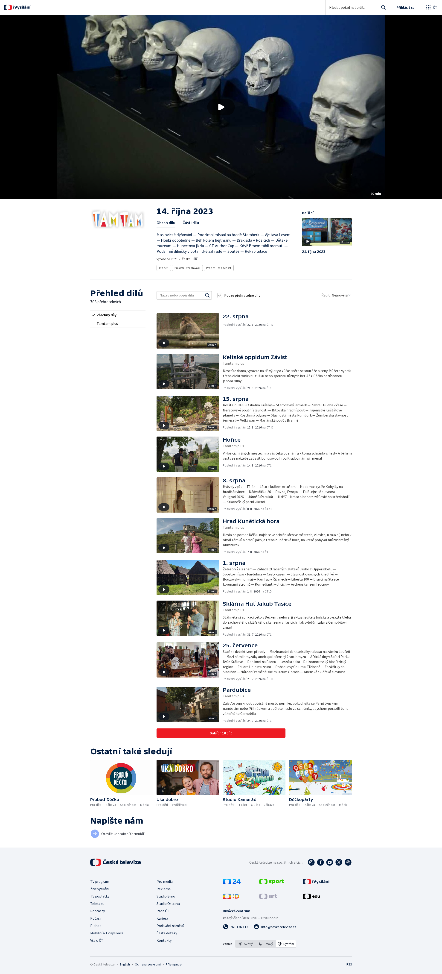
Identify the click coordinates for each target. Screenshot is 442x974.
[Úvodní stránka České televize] (116, 862)
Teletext (97, 903)
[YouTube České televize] (329, 862)
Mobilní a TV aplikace (106, 933)
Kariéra (162, 918)
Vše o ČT (96, 940)
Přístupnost (174, 964)
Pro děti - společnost (218, 268)
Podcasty (97, 911)
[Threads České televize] (348, 862)
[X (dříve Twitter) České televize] (339, 862)
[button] (221, 107)
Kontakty (164, 940)
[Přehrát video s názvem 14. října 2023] (221, 107)
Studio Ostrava (168, 903)
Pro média (165, 881)
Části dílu (191, 222)
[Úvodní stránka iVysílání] (21, 7)
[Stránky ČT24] (232, 883)
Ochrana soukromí (148, 964)
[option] (246, 943)
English (125, 964)
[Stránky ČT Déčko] (231, 897)
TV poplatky (99, 896)
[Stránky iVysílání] (316, 883)
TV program (99, 881)
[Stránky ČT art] (268, 897)
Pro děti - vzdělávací (187, 268)
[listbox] (265, 944)
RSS (349, 964)
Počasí (95, 918)
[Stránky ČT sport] (271, 883)
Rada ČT (163, 911)
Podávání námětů (170, 925)
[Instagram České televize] (311, 862)
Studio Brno (166, 896)
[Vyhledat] (207, 295)
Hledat (383, 7)
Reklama (164, 888)
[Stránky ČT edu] (311, 897)
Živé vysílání (99, 888)
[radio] (117, 315)
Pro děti (164, 268)
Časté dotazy (167, 933)
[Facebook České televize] (320, 862)
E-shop (96, 925)
